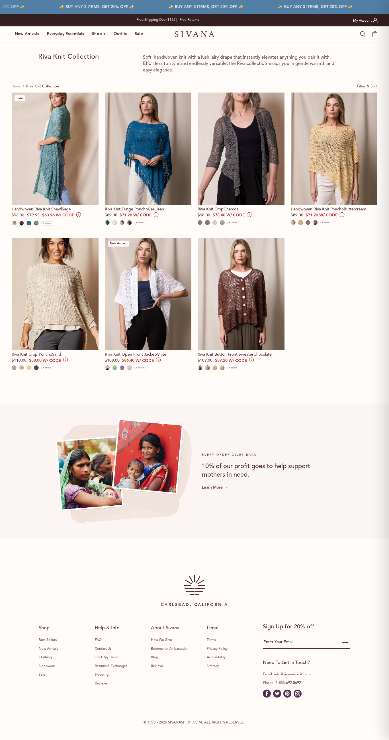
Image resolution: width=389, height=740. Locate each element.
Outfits (120, 34)
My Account (362, 20)
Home (16, 86)
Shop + (99, 34)
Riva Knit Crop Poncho (36, 354)
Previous (130, 20)
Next (259, 20)
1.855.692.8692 (288, 683)
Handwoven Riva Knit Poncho (328, 209)
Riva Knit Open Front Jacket (135, 354)
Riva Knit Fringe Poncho (134, 209)
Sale (139, 34)
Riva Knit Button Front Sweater (235, 354)
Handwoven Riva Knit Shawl (41, 209)
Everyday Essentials (65, 34)
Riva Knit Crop (218, 209)
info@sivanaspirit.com (292, 674)
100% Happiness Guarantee (194, 20)
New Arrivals (27, 34)
